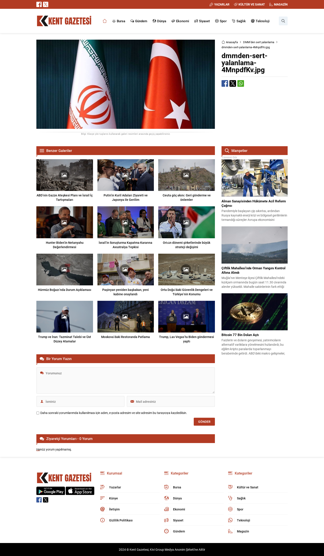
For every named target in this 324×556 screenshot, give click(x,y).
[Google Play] (50, 493)
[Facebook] (39, 4)
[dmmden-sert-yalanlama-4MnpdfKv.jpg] (125, 127)
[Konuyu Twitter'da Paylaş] (232, 83)
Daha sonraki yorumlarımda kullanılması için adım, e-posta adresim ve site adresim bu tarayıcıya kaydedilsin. (113, 412)
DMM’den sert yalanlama (258, 42)
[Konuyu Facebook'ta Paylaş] (225, 83)
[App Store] (80, 493)
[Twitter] (45, 4)
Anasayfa (232, 42)
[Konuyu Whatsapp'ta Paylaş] (240, 83)
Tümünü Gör (229, 157)
